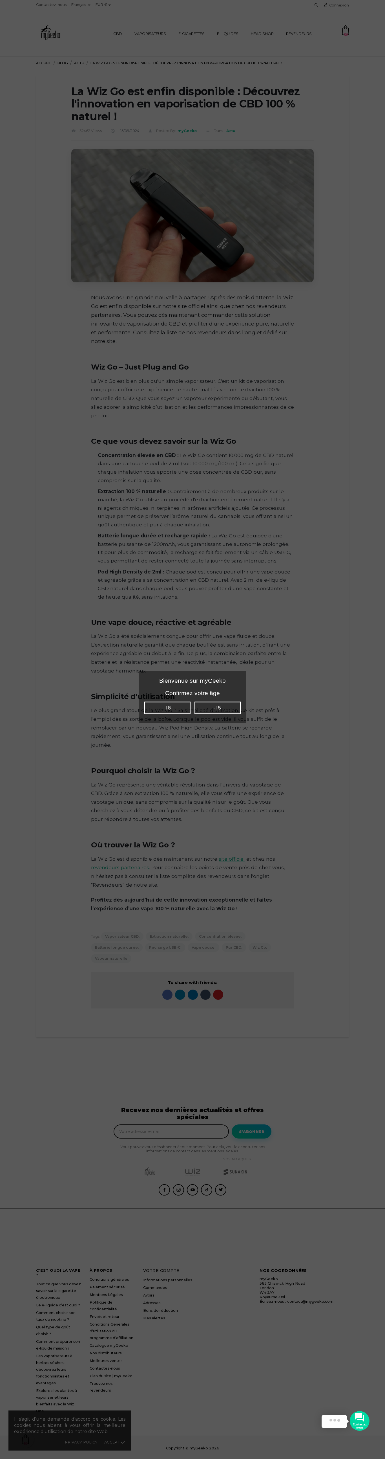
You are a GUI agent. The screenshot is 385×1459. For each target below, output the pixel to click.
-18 (217, 708)
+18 (167, 708)
